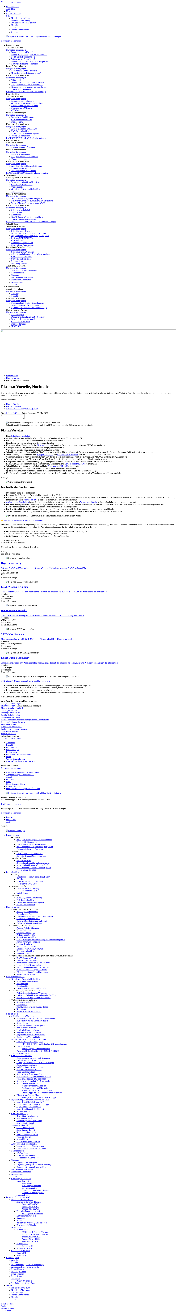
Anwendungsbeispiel (25, 1123)
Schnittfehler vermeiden (10, 717)
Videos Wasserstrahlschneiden (23, 219)
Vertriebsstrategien (29, 1188)
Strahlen (14, 284)
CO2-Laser (15, 110)
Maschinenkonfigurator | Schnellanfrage (27, 303)
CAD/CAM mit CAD (77, 568)
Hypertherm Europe (12, 563)
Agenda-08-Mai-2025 (30, 1209)
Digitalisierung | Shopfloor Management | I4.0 (30, 236)
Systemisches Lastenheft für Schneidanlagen (29, 307)
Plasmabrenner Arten (24, 914)
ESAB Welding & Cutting (14, 586)
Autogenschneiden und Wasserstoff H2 (27, 85)
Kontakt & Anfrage (9, 577)
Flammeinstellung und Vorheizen (24, 64)
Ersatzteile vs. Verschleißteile (28, 1037)
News (8, 11)
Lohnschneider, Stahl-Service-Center (31, 1148)
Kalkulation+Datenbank (26, 1132)
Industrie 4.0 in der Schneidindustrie (31, 1109)
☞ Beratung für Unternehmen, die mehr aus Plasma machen (25, 681)
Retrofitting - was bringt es (27, 1116)
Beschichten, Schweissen (11, 727)
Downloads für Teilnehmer (27, 1225)
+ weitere (5, 570)
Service (9, 16)
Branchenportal (12, 1258)
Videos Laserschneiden (20, 136)
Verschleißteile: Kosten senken (23, 170)
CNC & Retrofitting (19, 240)
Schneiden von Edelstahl (58, 466)
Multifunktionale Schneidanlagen (29, 1067)
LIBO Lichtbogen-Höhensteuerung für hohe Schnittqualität (25, 720)
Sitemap (14, 32)
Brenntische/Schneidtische (22, 242)
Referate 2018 (27, 1246)
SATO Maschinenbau (12, 634)
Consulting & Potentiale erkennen (35, 1190)
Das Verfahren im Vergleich (27, 958)
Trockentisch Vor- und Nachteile (35, 1088)
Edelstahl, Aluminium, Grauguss (14, 729)
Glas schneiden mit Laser (21, 119)
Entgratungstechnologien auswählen (31, 1167)
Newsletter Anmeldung (20, 18)
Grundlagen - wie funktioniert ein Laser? (27, 103)
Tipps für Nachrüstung (25, 1072)
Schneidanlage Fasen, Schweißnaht (60, 592)
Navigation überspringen (11, 2)
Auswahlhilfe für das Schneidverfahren (32, 1021)
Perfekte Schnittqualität (20, 154)
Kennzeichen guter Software (28, 1141)
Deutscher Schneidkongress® (18, 1197)
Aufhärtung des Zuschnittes (17, 502)
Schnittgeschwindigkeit (20, 210)
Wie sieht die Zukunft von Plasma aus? (32, 972)
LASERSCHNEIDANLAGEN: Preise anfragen (26, 138)
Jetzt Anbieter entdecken (11, 804)
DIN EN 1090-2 (23, 1046)
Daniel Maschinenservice (14, 610)
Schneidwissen (12, 1014)
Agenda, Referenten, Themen (28, 1202)
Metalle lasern (17, 122)
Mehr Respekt (27, 1183)
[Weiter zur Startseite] (15, 831)
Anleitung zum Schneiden (27, 912)
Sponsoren (20, 1218)
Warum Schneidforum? (20, 30)
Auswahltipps (22, 1139)
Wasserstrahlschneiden (15, 977)
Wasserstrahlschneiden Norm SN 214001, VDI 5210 (37, 1051)
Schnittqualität (17, 191)
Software (5, 568)
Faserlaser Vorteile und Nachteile (24, 105)
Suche (13, 27)
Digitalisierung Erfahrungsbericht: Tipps (32, 1104)
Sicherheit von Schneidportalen (29, 1074)
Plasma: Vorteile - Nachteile (12, 708)
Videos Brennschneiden (21, 89)
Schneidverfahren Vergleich (22, 252)
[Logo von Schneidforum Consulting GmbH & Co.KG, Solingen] (33, 36)
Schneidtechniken (23, 1137)
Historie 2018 (22, 1244)
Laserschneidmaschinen (108, 663)
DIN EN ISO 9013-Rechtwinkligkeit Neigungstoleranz (44, 1044)
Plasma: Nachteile (13, 406)
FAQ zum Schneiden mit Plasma (24, 157)
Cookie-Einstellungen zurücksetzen (20, 761)
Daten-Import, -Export (25, 1130)
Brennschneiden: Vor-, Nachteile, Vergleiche (29, 61)
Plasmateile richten (8, 724)
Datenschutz (11, 819)
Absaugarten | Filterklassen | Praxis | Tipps (39, 1097)
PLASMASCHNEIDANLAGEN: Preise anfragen (27, 173)
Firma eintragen (12, 6)
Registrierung (11, 752)
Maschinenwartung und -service (71, 615)
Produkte (15, 296)
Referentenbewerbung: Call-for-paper (31, 1223)
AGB (8, 822)
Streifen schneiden (8, 734)
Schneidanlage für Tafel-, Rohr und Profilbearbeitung (77, 663)
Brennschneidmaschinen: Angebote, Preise (28, 87)
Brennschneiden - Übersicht (22, 52)
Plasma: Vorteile (12, 404)
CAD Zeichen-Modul (25, 1127)
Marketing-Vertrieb (19, 263)
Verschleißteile (24, 639)
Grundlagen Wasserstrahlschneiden (25, 189)
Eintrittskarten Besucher (26, 1216)
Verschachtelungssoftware (27, 1134)
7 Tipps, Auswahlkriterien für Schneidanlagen (35, 1062)
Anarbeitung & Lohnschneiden (24, 270)
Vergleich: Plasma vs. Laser (27, 1030)
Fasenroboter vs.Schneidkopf (28, 1158)
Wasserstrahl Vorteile (88, 502)
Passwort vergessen (24, 1281)
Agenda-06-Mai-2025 (30, 1204)
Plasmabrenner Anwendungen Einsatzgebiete (34, 916)
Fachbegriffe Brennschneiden (23, 57)
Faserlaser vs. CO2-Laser (21, 108)
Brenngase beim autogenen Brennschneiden (29, 54)
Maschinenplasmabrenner (67, 454)
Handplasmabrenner (45, 454)
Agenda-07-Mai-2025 (30, 1206)
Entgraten (15, 275)
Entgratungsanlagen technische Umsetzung (33, 1165)
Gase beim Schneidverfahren (28, 919)
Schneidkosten (22, 1023)
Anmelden (10, 9)
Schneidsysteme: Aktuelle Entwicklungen (33, 1058)
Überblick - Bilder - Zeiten (22, 1199)
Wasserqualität (17, 187)
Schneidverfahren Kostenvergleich (30, 1025)
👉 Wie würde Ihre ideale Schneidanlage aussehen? (22, 520)
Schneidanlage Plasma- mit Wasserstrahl (17, 663)
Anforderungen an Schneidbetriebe (36, 1049)
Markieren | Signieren (39, 639)
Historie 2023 (22, 1230)
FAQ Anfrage (11, 747)
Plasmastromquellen (49, 615)
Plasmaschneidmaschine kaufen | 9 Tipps (33, 963)
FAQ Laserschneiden (20, 131)
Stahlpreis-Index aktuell (21, 259)
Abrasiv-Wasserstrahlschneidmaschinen (91, 592)
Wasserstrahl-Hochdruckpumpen (54, 568)
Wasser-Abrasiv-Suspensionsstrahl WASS (28, 203)
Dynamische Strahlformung (22, 117)
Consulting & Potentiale (21, 1179)
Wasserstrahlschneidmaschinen (28, 1069)
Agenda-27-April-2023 (31, 1241)
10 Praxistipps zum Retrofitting (29, 1121)
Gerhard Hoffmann (13, 413)
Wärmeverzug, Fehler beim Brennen (26, 59)
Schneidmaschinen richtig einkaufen (31, 1079)
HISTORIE (16, 326)
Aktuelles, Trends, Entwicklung (24, 129)
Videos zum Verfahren (20, 159)
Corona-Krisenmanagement (33, 1192)
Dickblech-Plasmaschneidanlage (32, 592)
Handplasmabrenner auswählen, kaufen (32, 967)
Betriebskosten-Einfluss (26, 1028)
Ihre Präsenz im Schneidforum (23, 23)
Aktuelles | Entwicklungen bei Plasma (26, 166)
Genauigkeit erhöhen (9, 710)
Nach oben (6, 1311)
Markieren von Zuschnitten (22, 277)
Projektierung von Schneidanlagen (30, 1060)
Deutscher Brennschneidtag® (23, 319)
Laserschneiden (12, 872)
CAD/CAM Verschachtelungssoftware (25, 568)
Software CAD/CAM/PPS (22, 238)
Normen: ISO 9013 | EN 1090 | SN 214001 (29, 233)
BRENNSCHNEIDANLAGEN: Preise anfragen (26, 92)
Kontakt (14, 25)
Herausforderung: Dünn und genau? (26, 73)
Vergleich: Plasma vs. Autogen (28, 1032)
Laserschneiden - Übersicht (22, 101)
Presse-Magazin (17, 314)
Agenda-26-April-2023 (31, 1239)
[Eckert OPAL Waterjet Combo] (88, 482)
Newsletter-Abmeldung (20, 20)
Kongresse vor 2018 (24, 1248)
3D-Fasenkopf (22, 1153)
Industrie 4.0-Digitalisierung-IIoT (30, 1102)
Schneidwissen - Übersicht (22, 231)
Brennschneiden (12, 835)
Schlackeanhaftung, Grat (75, 464)
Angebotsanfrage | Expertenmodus (25, 305)
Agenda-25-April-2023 (31, 1237)
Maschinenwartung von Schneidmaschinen (33, 1076)
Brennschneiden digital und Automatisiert (28, 82)
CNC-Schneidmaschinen (21, 256)
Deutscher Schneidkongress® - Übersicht (28, 317)
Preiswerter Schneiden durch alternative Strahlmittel (32, 201)
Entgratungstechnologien (26, 1162)
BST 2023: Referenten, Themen (35, 1234)
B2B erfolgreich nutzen (31, 1186)
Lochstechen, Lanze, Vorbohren (24, 71)
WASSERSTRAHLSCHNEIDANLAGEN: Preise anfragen (31, 222)
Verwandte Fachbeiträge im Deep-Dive (22, 409)
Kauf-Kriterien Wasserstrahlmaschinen (27, 217)
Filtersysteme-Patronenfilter (22, 245)
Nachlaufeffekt (30, 500)
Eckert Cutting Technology (15, 657)
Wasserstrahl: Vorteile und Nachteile (31, 988)
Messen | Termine (13, 13)
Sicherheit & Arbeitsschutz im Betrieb (31, 921)
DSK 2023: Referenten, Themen (35, 1232)
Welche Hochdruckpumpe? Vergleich (26, 198)
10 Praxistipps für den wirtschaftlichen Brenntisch (42, 1093)
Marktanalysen (17, 261)
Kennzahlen (16, 215)
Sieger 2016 (21, 1255)
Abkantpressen (17, 282)
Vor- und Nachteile (24, 1118)
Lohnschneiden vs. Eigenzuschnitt (30, 1146)
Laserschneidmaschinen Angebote (25, 133)
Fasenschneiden (17, 273)
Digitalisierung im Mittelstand (28, 1107)
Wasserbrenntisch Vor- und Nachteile (37, 1090)
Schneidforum (12, 376)
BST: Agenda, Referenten (32, 1213)
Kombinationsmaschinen (26, 1065)
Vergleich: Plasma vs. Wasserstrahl (30, 1035)
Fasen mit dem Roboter (25, 1155)
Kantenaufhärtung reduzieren (13, 722)
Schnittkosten (16, 212)
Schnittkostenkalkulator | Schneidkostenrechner (30, 254)
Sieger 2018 (21, 1253)
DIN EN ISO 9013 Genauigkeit (29, 1042)
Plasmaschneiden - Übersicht (23, 147)
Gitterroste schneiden (9, 731)
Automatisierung (23, 1111)
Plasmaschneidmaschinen (21, 168)
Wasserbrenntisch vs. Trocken (34, 1086)
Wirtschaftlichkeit (18, 80)
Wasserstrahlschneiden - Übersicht (25, 182)
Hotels (19, 1220)
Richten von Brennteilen (21, 280)
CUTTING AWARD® (20, 321)
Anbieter (14, 294)
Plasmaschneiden (13, 378)
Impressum (10, 817)
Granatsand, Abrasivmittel (21, 184)
